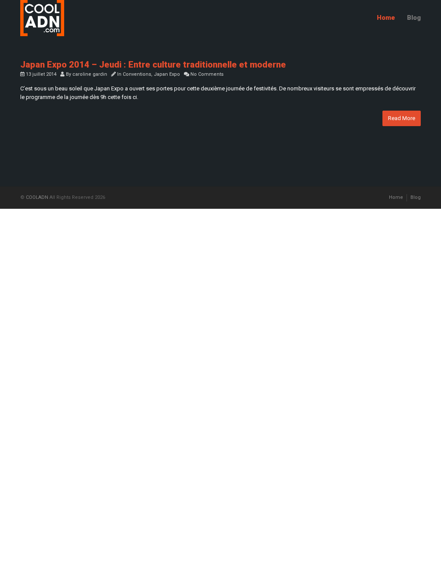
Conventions (137, 74)
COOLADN (37, 197)
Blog (414, 18)
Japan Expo (167, 74)
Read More (401, 118)
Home (386, 18)
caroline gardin (89, 74)
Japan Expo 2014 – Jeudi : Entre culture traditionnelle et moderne (153, 64)
